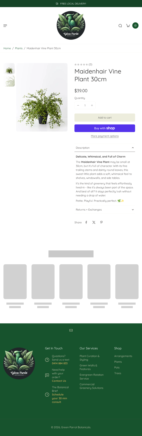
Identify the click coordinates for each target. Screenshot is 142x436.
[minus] (78, 105)
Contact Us (59, 380)
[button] (104, 118)
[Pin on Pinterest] (101, 222)
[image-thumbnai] (9, 68)
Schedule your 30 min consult (59, 398)
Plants (19, 48)
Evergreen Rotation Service (92, 376)
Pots (116, 367)
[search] (120, 25)
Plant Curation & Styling (89, 357)
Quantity (79, 98)
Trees (117, 373)
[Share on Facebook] (86, 222)
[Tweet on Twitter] (94, 222)
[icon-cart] (128, 25)
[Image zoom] (42, 97)
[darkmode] (135, 25)
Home (7, 48)
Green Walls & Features (88, 367)
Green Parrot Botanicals (75, 427)
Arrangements (123, 356)
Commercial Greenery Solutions (91, 386)
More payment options (105, 136)
